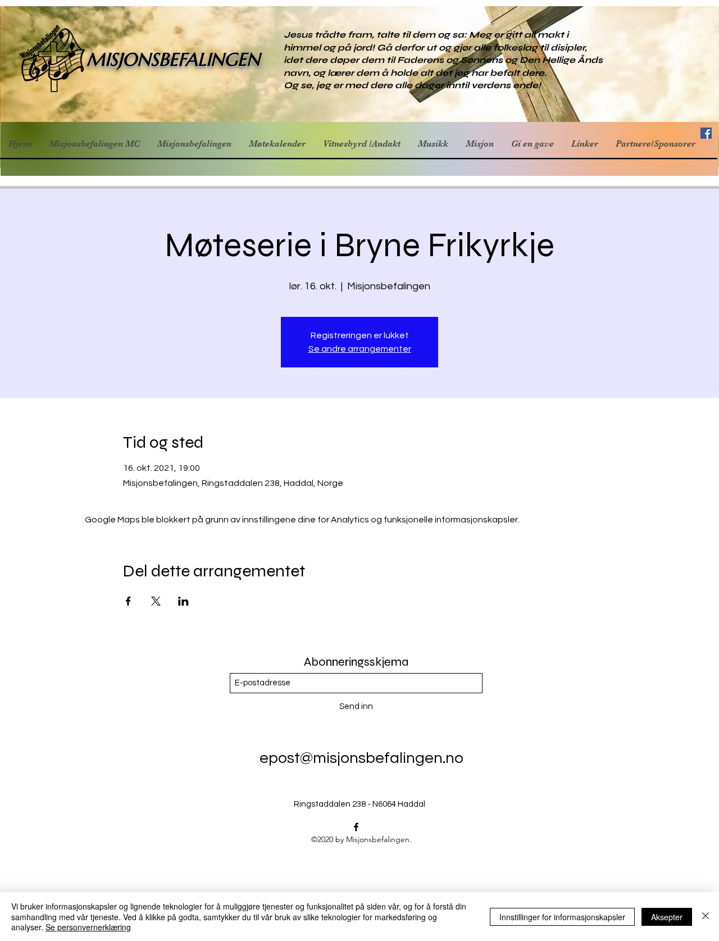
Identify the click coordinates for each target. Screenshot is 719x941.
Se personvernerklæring (88, 927)
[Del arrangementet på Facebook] (128, 601)
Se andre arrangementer (359, 348)
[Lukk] (705, 916)
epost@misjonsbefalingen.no (361, 758)
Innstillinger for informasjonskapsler (562, 916)
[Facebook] (356, 827)
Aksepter (666, 916)
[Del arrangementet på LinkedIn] (183, 601)
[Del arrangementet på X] (156, 601)
